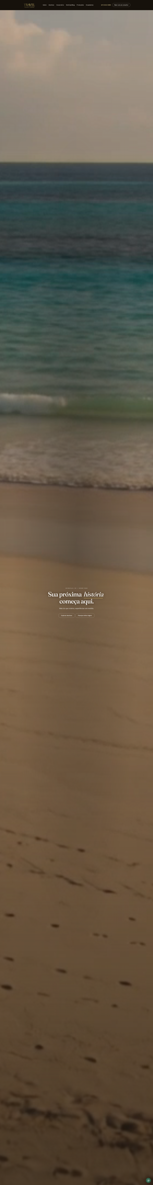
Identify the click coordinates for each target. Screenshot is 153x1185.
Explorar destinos (66, 615)
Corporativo (60, 5)
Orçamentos (90, 5)
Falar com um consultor (121, 5)
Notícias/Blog (70, 5)
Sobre (45, 5)
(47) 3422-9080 (106, 5)
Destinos (51, 5)
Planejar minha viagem (85, 615)
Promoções (80, 5)
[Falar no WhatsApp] (148, 1180)
